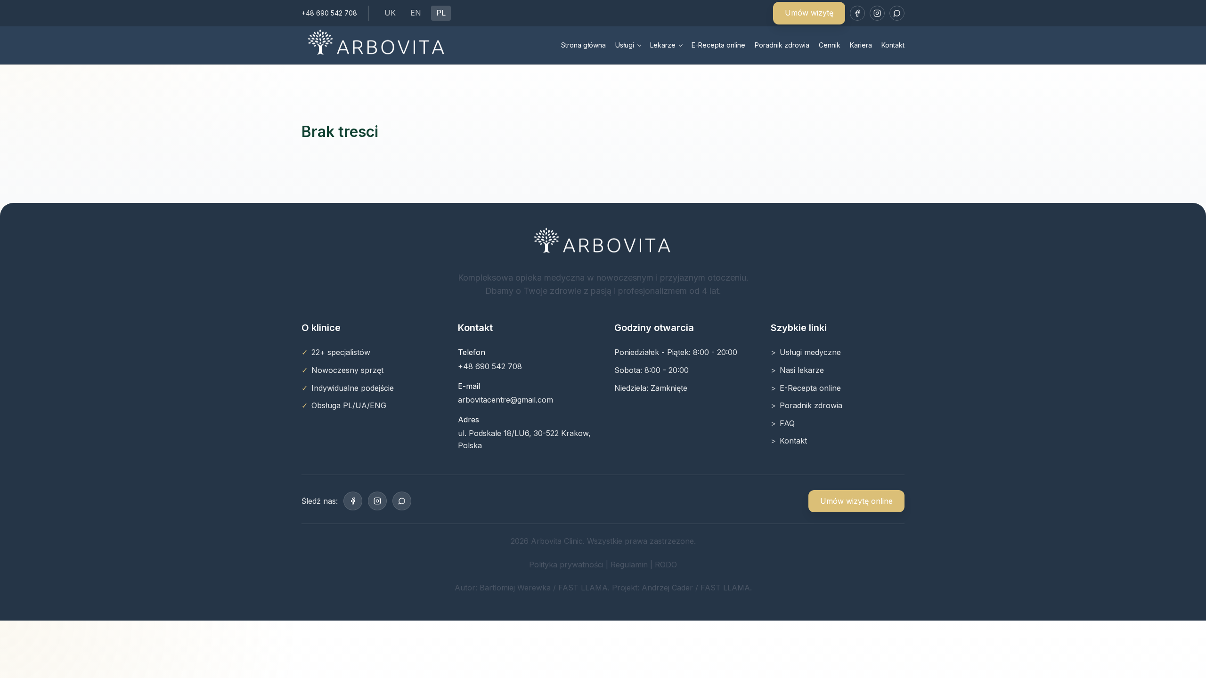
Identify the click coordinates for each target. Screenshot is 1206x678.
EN (415, 12)
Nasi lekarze (802, 370)
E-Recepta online (718, 45)
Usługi (624, 45)
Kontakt (892, 45)
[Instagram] (877, 13)
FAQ (787, 423)
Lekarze (663, 45)
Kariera (861, 45)
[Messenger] (896, 13)
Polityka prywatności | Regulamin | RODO (603, 564)
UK (390, 12)
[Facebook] (857, 13)
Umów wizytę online (856, 501)
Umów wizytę (809, 12)
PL (441, 12)
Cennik (829, 45)
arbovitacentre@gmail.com (505, 399)
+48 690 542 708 (329, 13)
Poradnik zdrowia (782, 45)
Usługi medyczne (810, 352)
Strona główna (583, 45)
